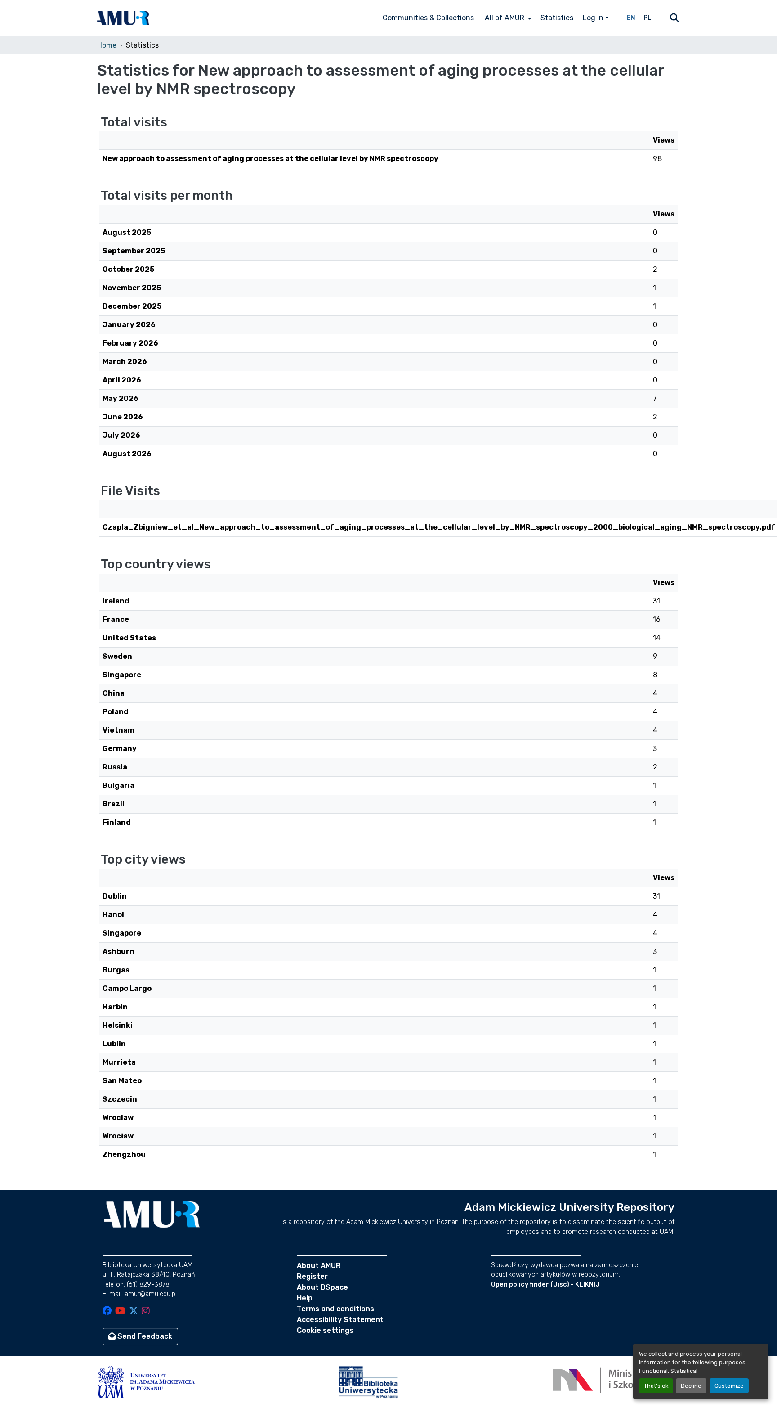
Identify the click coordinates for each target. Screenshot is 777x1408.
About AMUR (319, 1265)
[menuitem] (507, 18)
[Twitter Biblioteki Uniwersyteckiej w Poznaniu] (133, 1311)
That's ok (656, 1385)
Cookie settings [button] (325, 1330)
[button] (123, 18)
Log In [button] (594, 17)
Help (305, 1298)
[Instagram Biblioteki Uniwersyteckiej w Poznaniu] (146, 1311)
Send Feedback (144, 1336)
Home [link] (106, 45)
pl (647, 18)
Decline (691, 1385)
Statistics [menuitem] (556, 17)
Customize (729, 1385)
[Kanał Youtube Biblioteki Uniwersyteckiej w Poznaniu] (120, 1311)
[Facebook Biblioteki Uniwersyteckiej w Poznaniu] (107, 1311)
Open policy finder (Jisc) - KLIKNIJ (545, 1284)
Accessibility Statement (340, 1319)
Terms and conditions (335, 1309)
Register (312, 1276)
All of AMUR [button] (504, 17)
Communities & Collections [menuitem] (428, 17)
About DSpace (322, 1287)
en (630, 18)
